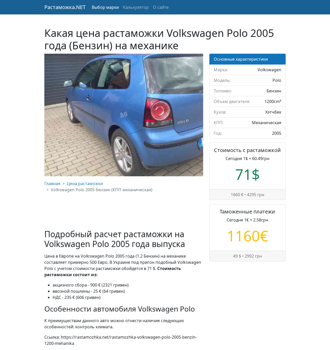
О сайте (161, 7)
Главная (52, 183)
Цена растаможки (85, 183)
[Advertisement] (123, 211)
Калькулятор (136, 7)
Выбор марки (105, 7)
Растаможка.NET (65, 7)
